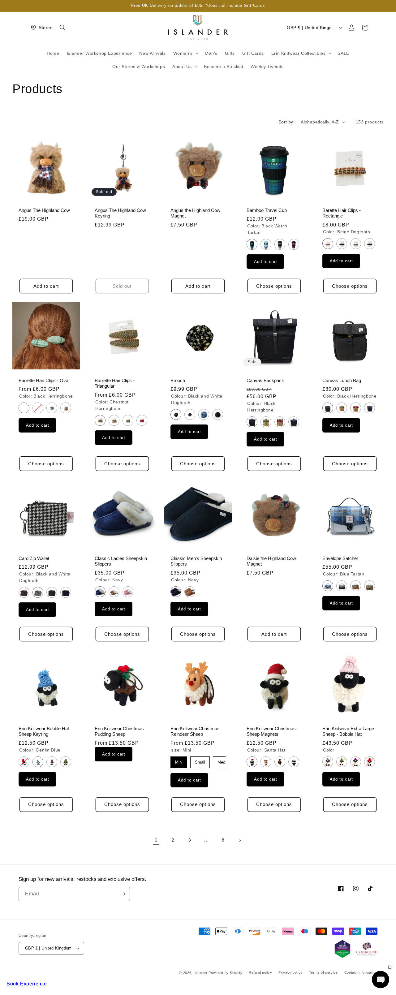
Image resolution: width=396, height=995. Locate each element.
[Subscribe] (123, 894)
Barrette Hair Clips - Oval (44, 380)
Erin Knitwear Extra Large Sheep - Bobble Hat (348, 731)
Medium (224, 762)
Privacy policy (290, 972)
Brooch (177, 380)
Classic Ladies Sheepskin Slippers (121, 561)
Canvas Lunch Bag (341, 380)
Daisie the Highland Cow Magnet (271, 561)
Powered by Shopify (226, 973)
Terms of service (323, 972)
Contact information (360, 972)
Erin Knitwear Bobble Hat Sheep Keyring (44, 731)
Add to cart (265, 261)
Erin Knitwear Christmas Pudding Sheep (119, 731)
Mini (179, 762)
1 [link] (156, 839)
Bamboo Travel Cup (267, 210)
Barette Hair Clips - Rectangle (341, 213)
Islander (201, 973)
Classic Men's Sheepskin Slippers (196, 561)
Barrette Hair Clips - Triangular (115, 383)
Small (200, 762)
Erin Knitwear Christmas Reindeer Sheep (195, 731)
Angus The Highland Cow (44, 210)
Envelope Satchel (340, 558)
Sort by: (286, 121)
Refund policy (260, 972)
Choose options (274, 286)
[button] (62, 27)
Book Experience (26, 983)
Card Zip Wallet (34, 558)
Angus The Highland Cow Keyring (120, 213)
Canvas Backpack (265, 380)
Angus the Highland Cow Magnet (195, 213)
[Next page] (240, 840)
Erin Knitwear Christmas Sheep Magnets (271, 731)
